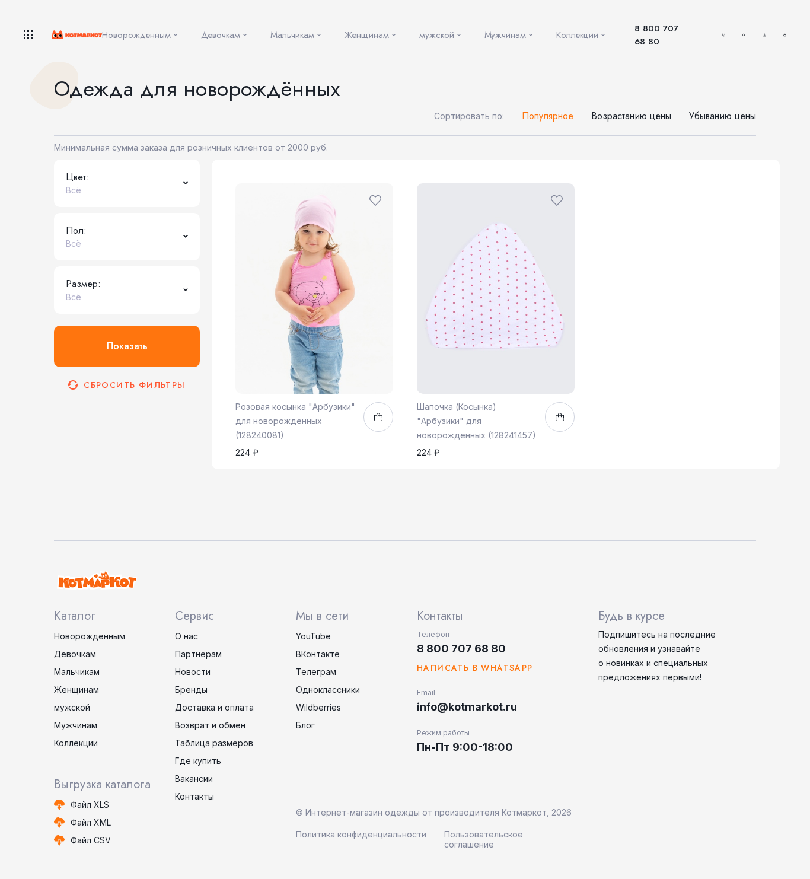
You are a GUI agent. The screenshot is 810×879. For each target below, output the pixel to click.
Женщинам (76, 689)
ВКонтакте (318, 654)
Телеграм (316, 672)
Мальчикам (77, 672)
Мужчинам (75, 725)
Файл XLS (90, 805)
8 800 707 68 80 (656, 35)
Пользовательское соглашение (483, 839)
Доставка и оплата (214, 707)
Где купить (198, 761)
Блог (305, 725)
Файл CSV (91, 840)
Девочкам (75, 654)
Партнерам (198, 654)
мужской (72, 707)
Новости (193, 672)
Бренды (191, 689)
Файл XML (91, 822)
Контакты (194, 796)
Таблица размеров (214, 743)
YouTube (313, 636)
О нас (186, 636)
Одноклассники (328, 689)
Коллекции (76, 743)
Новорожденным (89, 636)
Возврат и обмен (210, 725)
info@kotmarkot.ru (467, 706)
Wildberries (318, 707)
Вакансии (194, 778)
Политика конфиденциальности (361, 834)
